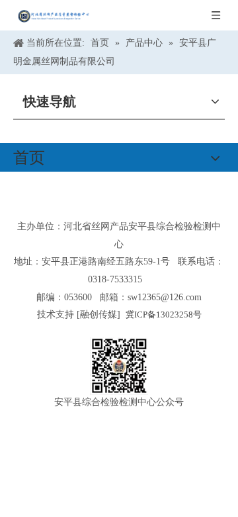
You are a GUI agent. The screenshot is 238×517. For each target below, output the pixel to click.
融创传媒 (98, 314)
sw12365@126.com (165, 297)
